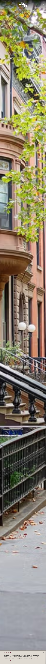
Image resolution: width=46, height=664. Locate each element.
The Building (23, 204)
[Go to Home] (23, 4)
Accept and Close (9, 660)
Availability (23, 213)
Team (23, 223)
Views (23, 218)
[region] (23, 657)
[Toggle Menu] (42, 4)
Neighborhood (23, 208)
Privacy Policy (35, 658)
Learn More (31, 660)
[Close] (43, 652)
